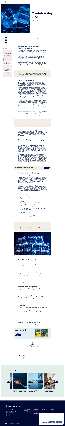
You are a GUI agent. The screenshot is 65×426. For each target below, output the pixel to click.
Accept (52, 422)
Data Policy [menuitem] (53, 409)
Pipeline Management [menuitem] (36, 409)
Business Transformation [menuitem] (37, 413)
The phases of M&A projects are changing (7, 60)
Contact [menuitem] (43, 409)
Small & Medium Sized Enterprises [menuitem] (27, 410)
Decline (59, 422)
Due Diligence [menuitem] (35, 410)
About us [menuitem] (43, 407)
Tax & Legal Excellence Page (26, 322)
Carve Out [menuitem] (34, 407)
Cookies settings (44, 422)
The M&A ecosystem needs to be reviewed (7, 70)
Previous (8, 382)
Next (56, 382)
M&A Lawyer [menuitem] (26, 407)
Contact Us (47, 167)
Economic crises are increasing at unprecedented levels (7, 52)
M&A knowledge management (6, 73)
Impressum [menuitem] (53, 407)
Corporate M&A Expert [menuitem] (27, 411)
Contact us (18, 335)
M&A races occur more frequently (7, 63)
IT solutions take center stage (6, 66)
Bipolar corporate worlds (7, 56)
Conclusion (6, 76)
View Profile (32, 351)
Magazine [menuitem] (43, 410)
